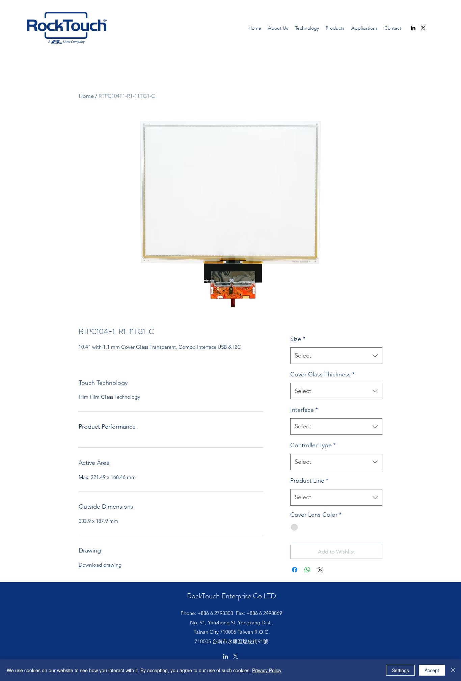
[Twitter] (423, 28)
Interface (304, 410)
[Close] (453, 670)
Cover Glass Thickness (322, 374)
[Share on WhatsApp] (307, 570)
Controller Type (313, 445)
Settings (400, 670)
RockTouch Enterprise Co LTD (231, 596)
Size (297, 339)
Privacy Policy (266, 670)
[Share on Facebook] (295, 570)
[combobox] (336, 355)
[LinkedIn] (413, 28)
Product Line (309, 480)
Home (86, 96)
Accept (432, 670)
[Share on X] (320, 570)
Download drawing (100, 565)
